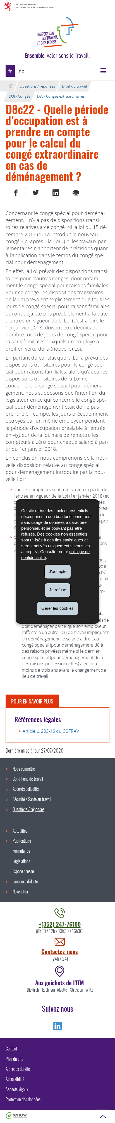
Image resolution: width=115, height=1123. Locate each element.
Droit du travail (74, 86)
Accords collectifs (26, 788)
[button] (103, 70)
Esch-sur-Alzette (54, 989)
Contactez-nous (59, 951)
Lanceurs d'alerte (25, 881)
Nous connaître (24, 768)
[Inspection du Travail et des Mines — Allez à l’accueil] (57, 32)
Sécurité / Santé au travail (32, 799)
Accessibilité (15, 1079)
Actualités (20, 830)
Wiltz (89, 989)
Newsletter (20, 891)
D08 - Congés (19, 96)
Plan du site (14, 1058)
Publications (22, 840)
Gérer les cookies (57, 608)
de (21, 71)
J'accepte (57, 571)
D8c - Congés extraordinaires (61, 96)
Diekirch (33, 989)
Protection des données (23, 1099)
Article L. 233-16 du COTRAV (51, 731)
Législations (21, 861)
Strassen (76, 989)
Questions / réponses (37, 86)
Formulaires (21, 850)
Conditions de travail (28, 778)
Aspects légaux (17, 1089)
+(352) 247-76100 (60, 924)
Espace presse (23, 871)
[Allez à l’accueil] (10, 86)
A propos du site (18, 1069)
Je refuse (57, 589)
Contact (11, 1048)
